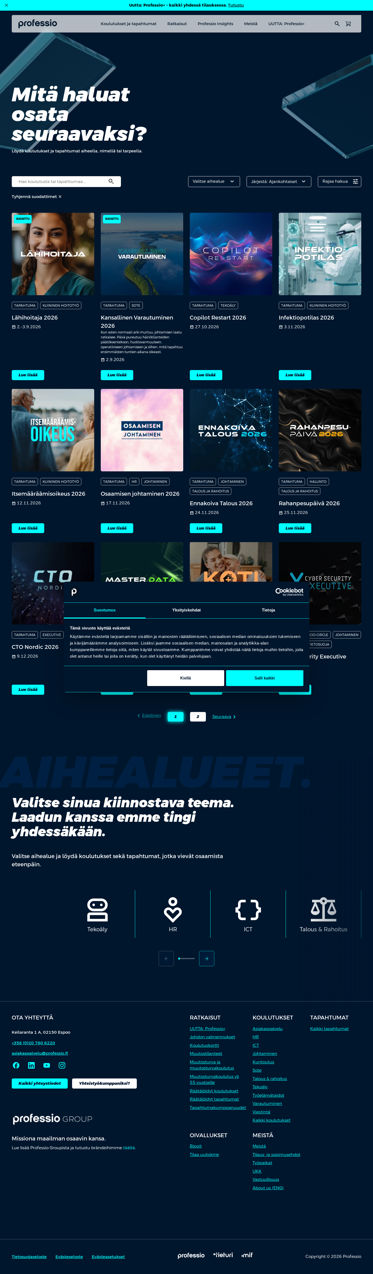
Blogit (196, 1146)
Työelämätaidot (268, 1095)
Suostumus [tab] (105, 610)
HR (256, 1036)
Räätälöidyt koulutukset (214, 1091)
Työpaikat (262, 1162)
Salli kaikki (264, 678)
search (337, 24)
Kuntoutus (263, 1062)
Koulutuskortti (204, 1045)
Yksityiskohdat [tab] (186, 610)
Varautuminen (267, 1103)
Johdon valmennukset (212, 1036)
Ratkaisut (177, 23)
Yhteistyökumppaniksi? (104, 1083)
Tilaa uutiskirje (204, 1154)
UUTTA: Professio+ (286, 23)
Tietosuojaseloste (29, 1256)
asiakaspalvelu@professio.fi (40, 1053)
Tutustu (236, 5)
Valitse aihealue (214, 181)
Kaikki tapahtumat (329, 1028)
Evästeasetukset (108, 1256)
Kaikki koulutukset (272, 1120)
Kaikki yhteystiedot (40, 1083)
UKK (257, 1171)
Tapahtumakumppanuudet (218, 1107)
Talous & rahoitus (270, 1078)
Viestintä (261, 1112)
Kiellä (185, 678)
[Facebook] (16, 1065)
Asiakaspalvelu (268, 1028)
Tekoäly (260, 1086)
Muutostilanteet (206, 1053)
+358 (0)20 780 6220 (33, 1043)
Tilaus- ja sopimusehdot (276, 1154)
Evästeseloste (69, 1256)
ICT (256, 1045)
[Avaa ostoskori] (348, 23)
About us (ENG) (268, 1188)
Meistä (250, 23)
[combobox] (66, 181)
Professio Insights (215, 23)
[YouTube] (46, 1065)
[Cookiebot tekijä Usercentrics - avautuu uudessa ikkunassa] (279, 592)
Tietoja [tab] (268, 610)
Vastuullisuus (266, 1179)
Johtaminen (265, 1053)
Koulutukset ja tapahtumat (128, 23)
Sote (257, 1070)
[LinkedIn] (31, 1065)
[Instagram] (62, 1065)
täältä (129, 1147)
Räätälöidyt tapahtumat (214, 1099)
